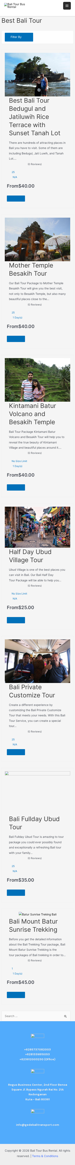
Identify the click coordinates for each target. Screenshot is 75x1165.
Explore (16, 198)
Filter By (16, 37)
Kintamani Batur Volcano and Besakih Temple (32, 414)
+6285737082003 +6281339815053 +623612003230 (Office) (37, 1054)
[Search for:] (35, 1016)
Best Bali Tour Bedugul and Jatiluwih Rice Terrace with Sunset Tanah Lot (34, 117)
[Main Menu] (67, 6)
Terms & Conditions (45, 1156)
